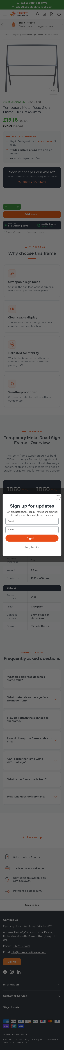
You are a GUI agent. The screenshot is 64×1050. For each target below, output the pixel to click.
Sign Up (32, 538)
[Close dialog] (58, 497)
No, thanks (32, 547)
